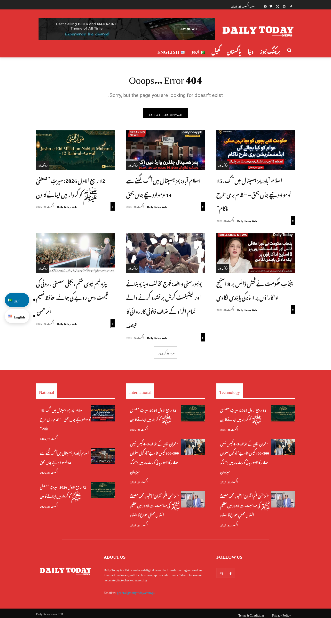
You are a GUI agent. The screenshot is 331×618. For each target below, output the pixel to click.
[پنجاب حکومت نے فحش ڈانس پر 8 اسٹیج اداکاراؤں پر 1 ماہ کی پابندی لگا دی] (255, 253)
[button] (289, 50)
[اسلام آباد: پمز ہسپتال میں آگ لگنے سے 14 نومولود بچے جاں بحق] (165, 150)
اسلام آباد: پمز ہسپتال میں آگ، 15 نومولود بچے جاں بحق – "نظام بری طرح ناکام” (253, 193)
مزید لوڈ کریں (167, 352)
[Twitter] (277, 6)
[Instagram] (284, 6)
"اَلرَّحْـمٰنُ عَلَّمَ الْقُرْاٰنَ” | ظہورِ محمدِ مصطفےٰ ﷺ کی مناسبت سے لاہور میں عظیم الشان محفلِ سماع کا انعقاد (155, 504)
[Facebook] (291, 6)
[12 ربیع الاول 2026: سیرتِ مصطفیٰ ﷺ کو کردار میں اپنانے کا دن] (75, 150)
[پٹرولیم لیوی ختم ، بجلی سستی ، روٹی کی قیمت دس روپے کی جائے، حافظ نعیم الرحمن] (75, 253)
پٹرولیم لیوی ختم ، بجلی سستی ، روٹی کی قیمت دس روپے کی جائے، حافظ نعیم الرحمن (72, 296)
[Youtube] (265, 6)
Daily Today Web (247, 220)
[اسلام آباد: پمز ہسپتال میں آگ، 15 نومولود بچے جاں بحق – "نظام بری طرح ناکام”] (255, 150)
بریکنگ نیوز (223, 165)
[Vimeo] (271, 6)
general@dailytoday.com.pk (136, 591)
